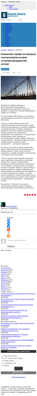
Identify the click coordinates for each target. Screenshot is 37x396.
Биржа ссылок (9, 361)
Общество (5, 69)
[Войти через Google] (8, 233)
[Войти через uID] (8, 220)
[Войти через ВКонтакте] (8, 223)
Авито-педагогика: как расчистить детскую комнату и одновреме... (16, 346)
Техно (3, 284)
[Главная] (14, 18)
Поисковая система (10, 356)
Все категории (6, 268)
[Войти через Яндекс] (8, 229)
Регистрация (13, 9)
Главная (3, 50)
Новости (11, 50)
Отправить (11, 246)
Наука (3, 286)
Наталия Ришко (11, 206)
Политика (4, 270)
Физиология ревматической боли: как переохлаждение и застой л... (14, 311)
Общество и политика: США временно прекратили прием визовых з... (14, 317)
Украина (4, 272)
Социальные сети (10, 363)
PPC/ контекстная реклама (13, 358)
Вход (11, 7)
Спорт (3, 290)
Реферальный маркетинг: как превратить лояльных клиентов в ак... (15, 330)
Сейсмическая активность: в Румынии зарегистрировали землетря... (14, 335)
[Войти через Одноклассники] (8, 236)
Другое (6, 365)
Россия (3, 274)
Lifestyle (4, 282)
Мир (2, 276)
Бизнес (3, 278)
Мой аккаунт (9, 5)
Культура (4, 288)
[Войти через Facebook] (8, 226)
